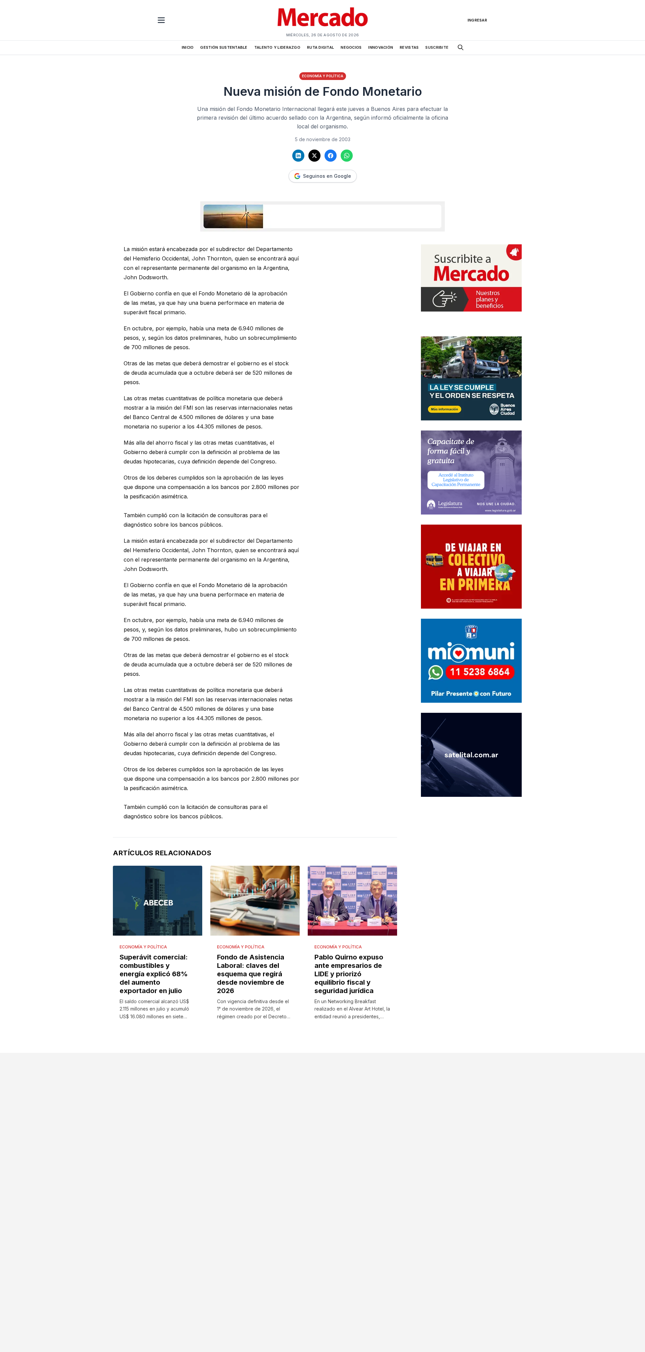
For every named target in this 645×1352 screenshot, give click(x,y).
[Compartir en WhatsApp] (347, 156)
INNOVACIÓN (380, 47)
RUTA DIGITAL (320, 47)
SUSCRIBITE (436, 47)
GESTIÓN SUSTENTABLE (223, 47)
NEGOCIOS (351, 47)
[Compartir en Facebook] (331, 156)
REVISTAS (409, 47)
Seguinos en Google (327, 176)
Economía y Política (322, 76)
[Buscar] (461, 47)
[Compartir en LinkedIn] (298, 156)
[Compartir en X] (314, 156)
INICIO (188, 47)
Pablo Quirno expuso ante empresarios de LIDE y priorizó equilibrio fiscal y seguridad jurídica (348, 974)
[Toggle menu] (161, 20)
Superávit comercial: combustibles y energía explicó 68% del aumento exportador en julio (154, 974)
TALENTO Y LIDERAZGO (277, 47)
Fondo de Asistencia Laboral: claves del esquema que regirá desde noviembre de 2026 (250, 974)
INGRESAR (477, 20)
